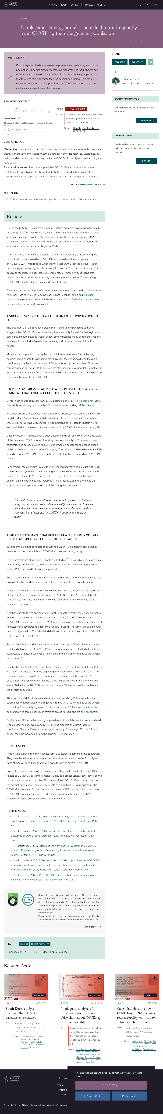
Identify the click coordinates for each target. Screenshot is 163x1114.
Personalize (129, 1096)
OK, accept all (111, 1085)
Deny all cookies (93, 1096)
